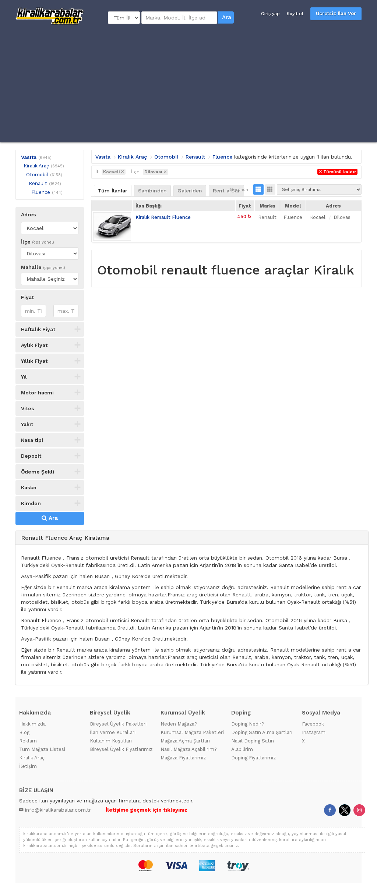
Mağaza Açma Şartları (185, 741)
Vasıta (28, 157)
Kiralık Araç (36, 166)
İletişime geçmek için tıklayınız (146, 810)
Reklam (28, 741)
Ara (226, 17)
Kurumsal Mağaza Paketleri (192, 732)
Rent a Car (226, 191)
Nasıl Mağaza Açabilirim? (189, 749)
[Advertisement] (188, 83)
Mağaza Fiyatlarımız (183, 757)
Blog (24, 732)
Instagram (313, 732)
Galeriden (189, 191)
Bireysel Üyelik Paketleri (118, 724)
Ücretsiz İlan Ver (336, 13)
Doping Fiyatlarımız (253, 757)
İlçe (37, 242)
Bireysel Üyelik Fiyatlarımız (121, 749)
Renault (38, 183)
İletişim (28, 766)
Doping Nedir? (247, 724)
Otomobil (37, 174)
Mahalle (43, 267)
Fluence (40, 192)
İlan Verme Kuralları (112, 732)
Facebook (313, 724)
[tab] (191, 538)
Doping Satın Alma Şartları (261, 732)
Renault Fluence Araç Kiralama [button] (65, 537)
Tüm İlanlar (112, 191)
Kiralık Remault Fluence (163, 217)
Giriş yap (270, 13)
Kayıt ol (295, 13)
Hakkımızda (32, 724)
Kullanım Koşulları (111, 741)
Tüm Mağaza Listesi (42, 749)
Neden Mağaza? (179, 724)
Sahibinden (152, 191)
